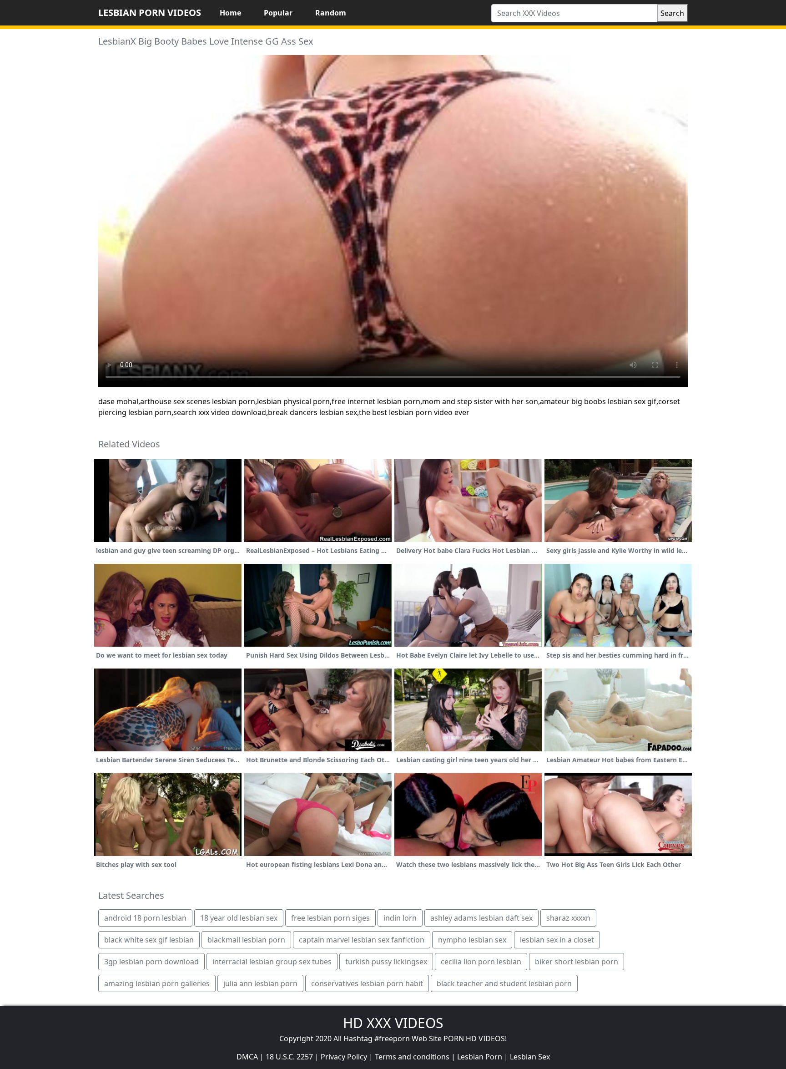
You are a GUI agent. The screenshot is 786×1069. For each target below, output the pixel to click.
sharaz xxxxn (568, 918)
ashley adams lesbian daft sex (481, 918)
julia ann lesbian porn (260, 983)
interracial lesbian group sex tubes (272, 962)
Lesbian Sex (530, 1057)
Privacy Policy (344, 1057)
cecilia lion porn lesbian (481, 962)
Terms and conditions (412, 1057)
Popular (278, 13)
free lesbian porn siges (330, 918)
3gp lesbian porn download (151, 962)
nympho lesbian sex (472, 940)
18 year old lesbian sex (238, 918)
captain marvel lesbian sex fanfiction (361, 940)
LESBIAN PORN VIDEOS (149, 12)
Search (672, 13)
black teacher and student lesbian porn (504, 983)
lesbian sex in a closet (557, 940)
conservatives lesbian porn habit (367, 983)
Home (230, 13)
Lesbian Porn (479, 1057)
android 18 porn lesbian (145, 918)
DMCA (247, 1057)
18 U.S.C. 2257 (289, 1057)
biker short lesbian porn (576, 962)
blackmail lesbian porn (246, 940)
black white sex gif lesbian (149, 940)
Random (330, 13)
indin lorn (400, 918)
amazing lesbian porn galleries (157, 983)
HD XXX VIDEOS (393, 1022)
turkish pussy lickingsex (386, 962)
